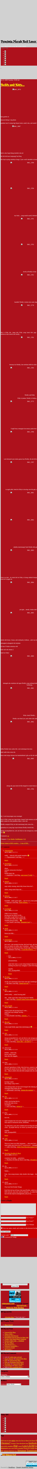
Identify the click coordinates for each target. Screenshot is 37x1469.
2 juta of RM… (24, 843)
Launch (20, 1446)
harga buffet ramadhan (7, 1446)
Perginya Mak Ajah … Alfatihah (14, 1341)
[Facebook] (5, 53)
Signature (21, 1450)
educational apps (23, 1443)
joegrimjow (8, 863)
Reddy (13, 839)
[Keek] (5, 61)
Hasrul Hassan (9, 1359)
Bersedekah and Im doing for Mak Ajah (16, 1337)
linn (6, 990)
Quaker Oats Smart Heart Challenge (15, 1339)
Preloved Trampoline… (12, 1346)
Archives (3, 1384)
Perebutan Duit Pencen (11, 1336)
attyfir (6, 928)
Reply (6, 860)
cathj (6, 1139)
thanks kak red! (24, 983)
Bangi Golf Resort (30, 1440)
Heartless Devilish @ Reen (13, 1153)
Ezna (6, 1362)
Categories (4, 1375)
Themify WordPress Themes (24, 1467)
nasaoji (7, 881)
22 (8, 836)
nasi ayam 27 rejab (26, 875)
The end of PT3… (10, 1344)
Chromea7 (5, 1443)
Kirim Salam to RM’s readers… (10, 843)
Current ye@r (5, 1235)
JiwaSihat (7, 1364)
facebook (33, 1443)
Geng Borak (8, 1365)
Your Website (30, 1224)
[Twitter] (5, 51)
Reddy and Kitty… (13, 85)
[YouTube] (5, 57)
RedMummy (19, 839)
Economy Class (15, 1443)
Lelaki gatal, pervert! (15, 1357)
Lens (24, 1446)
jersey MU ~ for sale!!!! (24, 1041)
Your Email (29, 1221)
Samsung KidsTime (9, 1451)
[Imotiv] (5, 63)
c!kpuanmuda (9, 850)
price (9, 1448)
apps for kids (7, 1440)
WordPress (11, 1467)
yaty (6, 1033)
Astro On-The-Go (20, 1440)
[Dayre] (5, 65)
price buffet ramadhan (17, 1448)
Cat (9, 839)
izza (6, 1096)
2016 (2, 1440)
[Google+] (5, 55)
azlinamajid (8, 1077)
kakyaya (7, 896)
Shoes (16, 1450)
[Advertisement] (18, 19)
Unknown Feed (11, 1455)
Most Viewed (9, 1325)
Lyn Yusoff (8, 909)
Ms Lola (7, 1022)
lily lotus (7, 977)
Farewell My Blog (10, 1332)
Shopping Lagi (25, 922)
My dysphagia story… (16, 1367)
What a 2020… (9, 1334)
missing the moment (27, 1090)
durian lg (19, 1106)
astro (13, 1440)
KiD (6, 1360)
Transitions (32, 1450)
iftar (15, 1445)
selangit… (25, 1015)
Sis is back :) (8, 1349)
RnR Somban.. (23, 902)
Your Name (29, 1217)
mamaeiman (8, 940)
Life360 (31, 1446)
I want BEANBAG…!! (28, 949)
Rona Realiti (8, 1006)
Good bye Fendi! (10, 1347)
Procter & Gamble (29, 1448)
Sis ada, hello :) (9, 1342)
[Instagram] (5, 59)
